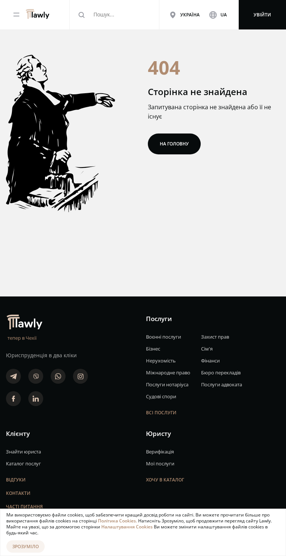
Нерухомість (161, 360)
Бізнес (153, 348)
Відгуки (16, 480)
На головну (174, 144)
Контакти (18, 493)
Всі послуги (161, 412)
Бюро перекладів (221, 372)
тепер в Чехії (21, 337)
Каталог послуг (23, 463)
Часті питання (24, 506)
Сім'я (207, 348)
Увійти (262, 15)
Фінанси (210, 360)
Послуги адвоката (221, 384)
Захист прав (215, 336)
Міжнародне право (168, 372)
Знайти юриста (23, 451)
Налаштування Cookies (127, 527)
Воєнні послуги (163, 336)
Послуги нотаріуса (167, 384)
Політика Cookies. (118, 521)
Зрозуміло (25, 546)
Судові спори (161, 396)
